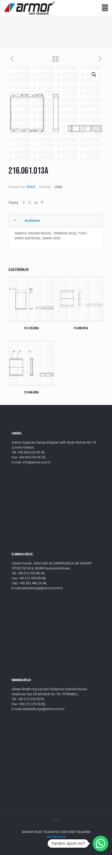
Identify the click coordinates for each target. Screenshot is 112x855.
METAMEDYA (56, 837)
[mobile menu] (105, 7)
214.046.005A (31, 392)
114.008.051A (80, 328)
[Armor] (29, 7)
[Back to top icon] (56, 820)
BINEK (31, 187)
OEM (58, 187)
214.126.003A (31, 328)
